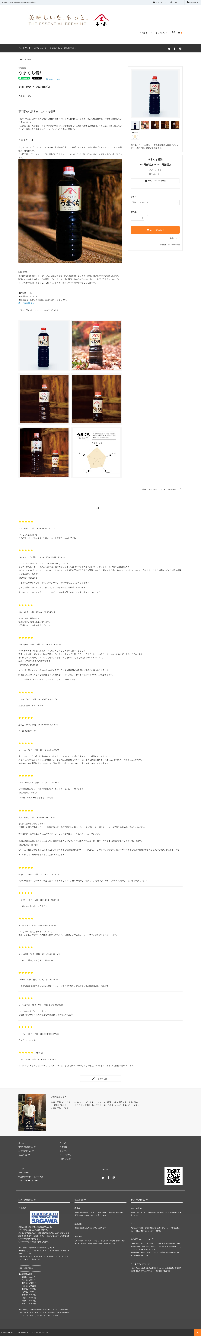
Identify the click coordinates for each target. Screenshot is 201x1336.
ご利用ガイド (24, 48)
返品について (175, 238)
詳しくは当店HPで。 (27, 303)
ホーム (20, 59)
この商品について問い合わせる (151, 489)
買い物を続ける (174, 489)
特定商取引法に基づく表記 (170, 245)
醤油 (29, 59)
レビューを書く (102, 1078)
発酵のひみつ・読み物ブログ (63, 48)
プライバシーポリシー (28, 1180)
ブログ (21, 1168)
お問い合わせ (40, 48)
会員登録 (192, 2)
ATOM (26, 1172)
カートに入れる (156, 230)
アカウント (159, 2)
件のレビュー (53, 79)
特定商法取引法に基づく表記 (30, 1176)
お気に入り (157, 174)
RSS (20, 1172)
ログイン (176, 2)
